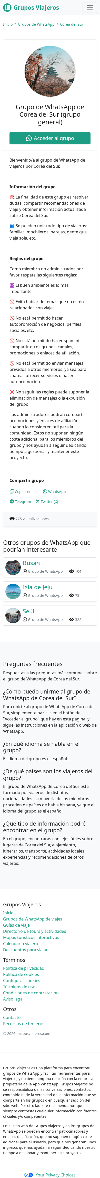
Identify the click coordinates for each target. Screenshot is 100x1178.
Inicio (8, 24)
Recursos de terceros (23, 1023)
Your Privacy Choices (56, 1175)
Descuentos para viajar (25, 950)
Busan (31, 563)
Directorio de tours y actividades (34, 931)
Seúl (28, 611)
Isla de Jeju (38, 587)
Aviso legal (13, 999)
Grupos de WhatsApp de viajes (32, 919)
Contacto (12, 1017)
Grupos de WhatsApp (36, 24)
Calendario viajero (20, 943)
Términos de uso (19, 986)
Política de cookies (21, 974)
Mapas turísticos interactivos (31, 937)
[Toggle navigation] (90, 8)
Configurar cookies (21, 980)
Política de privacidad (23, 968)
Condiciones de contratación (31, 993)
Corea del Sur (71, 24)
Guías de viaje (16, 925)
